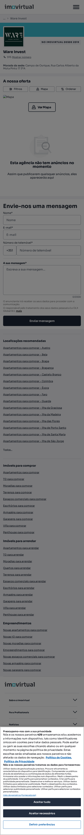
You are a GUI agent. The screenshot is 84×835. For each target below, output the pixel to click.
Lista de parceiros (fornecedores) (19, 795)
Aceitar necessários (42, 813)
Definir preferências (42, 824)
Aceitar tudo (42, 802)
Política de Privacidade (19, 761)
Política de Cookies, (59, 757)
